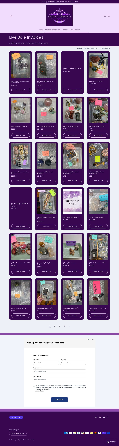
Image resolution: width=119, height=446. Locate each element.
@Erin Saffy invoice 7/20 (97, 263)
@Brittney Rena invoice (19, 126)
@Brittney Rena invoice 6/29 (71, 127)
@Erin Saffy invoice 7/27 (19, 308)
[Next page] (69, 326)
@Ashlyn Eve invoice (72, 68)
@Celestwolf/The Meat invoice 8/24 (71, 172)
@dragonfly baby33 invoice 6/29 (46, 263)
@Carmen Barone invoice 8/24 (19, 172)
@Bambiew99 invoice (96, 81)
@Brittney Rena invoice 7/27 (97, 127)
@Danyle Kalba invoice (70, 217)
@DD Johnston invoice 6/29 (20, 263)
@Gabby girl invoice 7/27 (97, 308)
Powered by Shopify (28, 440)
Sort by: (79, 48)
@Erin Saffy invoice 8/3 (70, 308)
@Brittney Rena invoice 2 (45, 126)
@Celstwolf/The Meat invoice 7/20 (96, 172)
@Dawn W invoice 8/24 (97, 217)
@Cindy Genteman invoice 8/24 (46, 218)
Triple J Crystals (18, 440)
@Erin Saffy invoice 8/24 (45, 308)
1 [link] (49, 326)
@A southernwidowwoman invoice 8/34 (20, 82)
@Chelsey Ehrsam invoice (19, 205)
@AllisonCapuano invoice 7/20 (45, 82)
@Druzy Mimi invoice (70, 263)
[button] (11, 16)
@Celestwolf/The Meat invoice (45, 172)
